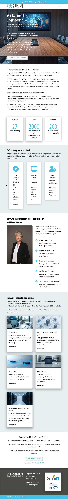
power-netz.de (47, 79)
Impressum (58, 497)
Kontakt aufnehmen (34, 459)
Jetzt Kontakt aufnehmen (17, 58)
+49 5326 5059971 (39, 463)
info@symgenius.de (34, 485)
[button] (7, 185)
